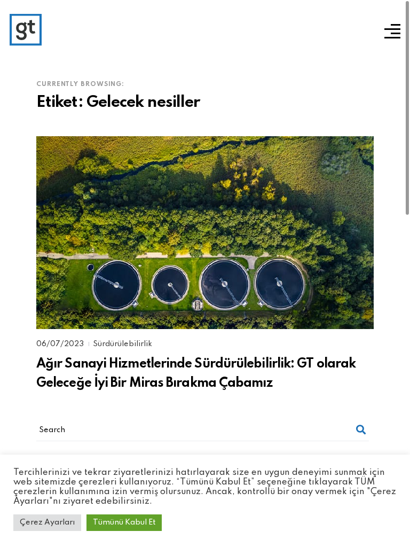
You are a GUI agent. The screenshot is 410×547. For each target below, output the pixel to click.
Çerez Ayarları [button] (47, 522)
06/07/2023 (60, 344)
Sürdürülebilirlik (122, 344)
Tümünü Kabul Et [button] (124, 522)
